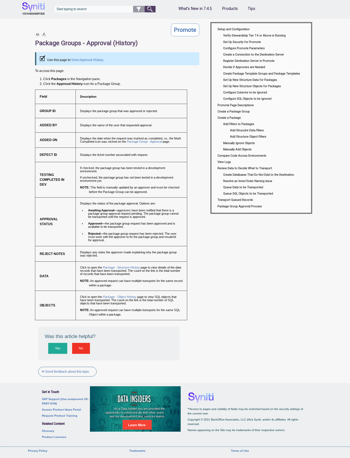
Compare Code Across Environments (242, 155)
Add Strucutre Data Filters (247, 130)
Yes (57, 348)
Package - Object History (119, 297)
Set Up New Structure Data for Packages (250, 80)
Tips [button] (251, 8)
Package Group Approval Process (240, 206)
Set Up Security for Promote (242, 42)
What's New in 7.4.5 (195, 8)
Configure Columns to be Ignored (245, 92)
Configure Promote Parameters (244, 48)
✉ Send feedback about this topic (65, 371)
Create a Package (229, 118)
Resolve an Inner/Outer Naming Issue (247, 181)
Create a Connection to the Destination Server (253, 54)
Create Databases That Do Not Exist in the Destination (258, 175)
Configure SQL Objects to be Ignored (247, 99)
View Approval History (87, 60)
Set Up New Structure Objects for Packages (252, 86)
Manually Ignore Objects (239, 143)
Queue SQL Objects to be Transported (248, 193)
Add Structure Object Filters (248, 136)
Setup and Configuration (234, 29)
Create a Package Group (234, 111)
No (81, 348)
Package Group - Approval (144, 141)
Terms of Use (240, 450)
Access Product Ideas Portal (61, 409)
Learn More (137, 425)
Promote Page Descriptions (236, 105)
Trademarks (137, 450)
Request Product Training (59, 415)
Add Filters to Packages (238, 124)
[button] (138, 9)
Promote (185, 30)
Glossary (48, 430)
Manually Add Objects (237, 149)
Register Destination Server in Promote (248, 61)
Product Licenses (54, 437)
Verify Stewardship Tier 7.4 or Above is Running (254, 35)
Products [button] (230, 8)
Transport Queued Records (235, 200)
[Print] (37, 34)
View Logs (224, 162)
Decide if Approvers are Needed (244, 67)
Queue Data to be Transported (243, 187)
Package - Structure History (122, 267)
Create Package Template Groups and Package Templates (261, 73)
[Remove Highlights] (44, 34)
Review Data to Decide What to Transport (245, 168)
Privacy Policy (37, 450)
